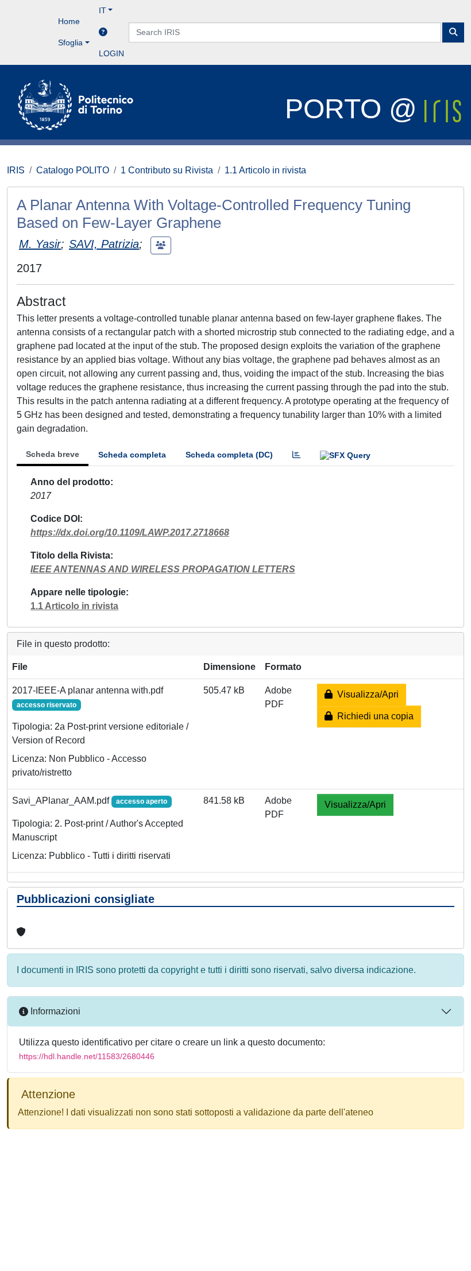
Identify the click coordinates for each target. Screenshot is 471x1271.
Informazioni (54, 1011)
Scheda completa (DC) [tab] (229, 454)
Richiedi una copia (373, 716)
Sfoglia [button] (70, 42)
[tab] (296, 455)
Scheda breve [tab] (52, 454)
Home (69, 21)
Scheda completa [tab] (132, 454)
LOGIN (111, 53)
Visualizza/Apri (366, 694)
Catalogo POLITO (72, 170)
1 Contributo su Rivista (167, 170)
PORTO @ (354, 109)
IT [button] (102, 10)
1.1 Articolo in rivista (265, 170)
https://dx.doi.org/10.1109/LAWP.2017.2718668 (129, 532)
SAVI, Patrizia (104, 244)
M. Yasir (40, 244)
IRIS (16, 170)
